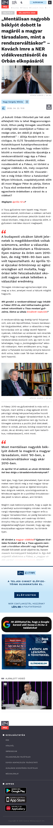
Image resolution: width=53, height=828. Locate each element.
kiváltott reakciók (37, 311)
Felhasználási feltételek (18, 757)
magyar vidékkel (25, 539)
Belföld (8, 13)
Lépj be (16, 606)
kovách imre (37, 8)
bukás (16, 8)
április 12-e (18, 202)
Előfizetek (38, 2)
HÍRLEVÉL (10, 746)
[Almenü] (14, 2)
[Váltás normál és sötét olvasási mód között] (21, 2)
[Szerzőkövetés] (27, 102)
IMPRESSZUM (11, 751)
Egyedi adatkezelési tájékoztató (22, 762)
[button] (49, 8)
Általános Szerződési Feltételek (22, 768)
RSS (7, 740)
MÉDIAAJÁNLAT (12, 774)
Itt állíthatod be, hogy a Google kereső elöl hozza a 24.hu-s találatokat (30, 624)
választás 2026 (27, 13)
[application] (26, 695)
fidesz (25, 8)
